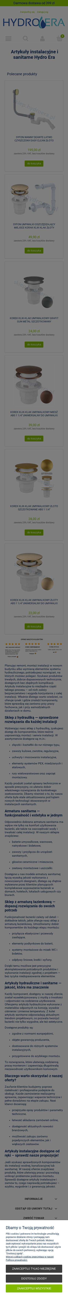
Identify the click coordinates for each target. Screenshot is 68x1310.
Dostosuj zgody (34, 1278)
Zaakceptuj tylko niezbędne (34, 1268)
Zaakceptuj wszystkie (34, 1288)
